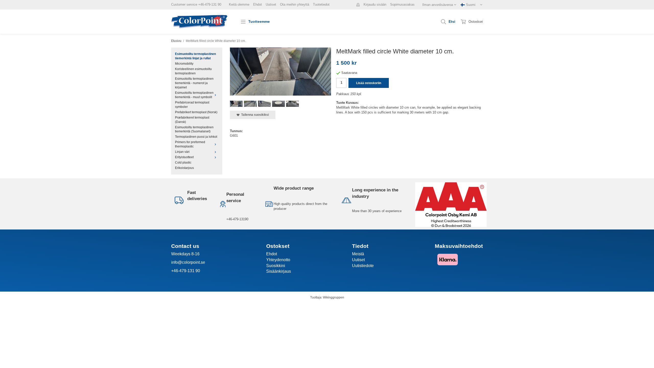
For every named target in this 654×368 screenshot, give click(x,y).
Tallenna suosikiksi (254, 114)
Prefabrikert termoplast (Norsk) (196, 112)
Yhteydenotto (278, 260)
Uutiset (271, 4)
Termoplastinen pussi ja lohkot (196, 136)
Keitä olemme (239, 4)
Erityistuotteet (184, 157)
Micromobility (184, 63)
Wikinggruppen (333, 297)
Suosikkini (275, 265)
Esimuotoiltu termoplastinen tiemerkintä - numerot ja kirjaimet (194, 83)
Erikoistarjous (184, 167)
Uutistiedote (363, 265)
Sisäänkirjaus (278, 271)
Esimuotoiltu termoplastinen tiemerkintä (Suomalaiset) (194, 129)
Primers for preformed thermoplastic (190, 144)
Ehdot (257, 4)
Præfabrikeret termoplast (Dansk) (192, 119)
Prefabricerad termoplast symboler (192, 104)
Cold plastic (183, 162)
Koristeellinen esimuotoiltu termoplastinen (193, 71)
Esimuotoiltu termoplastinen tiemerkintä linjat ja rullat (195, 56)
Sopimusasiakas (402, 4)
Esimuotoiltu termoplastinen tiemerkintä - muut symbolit (194, 95)
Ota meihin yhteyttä (294, 4)
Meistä (358, 254)
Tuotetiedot (321, 4)
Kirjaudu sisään (375, 4)
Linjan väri (182, 151)
